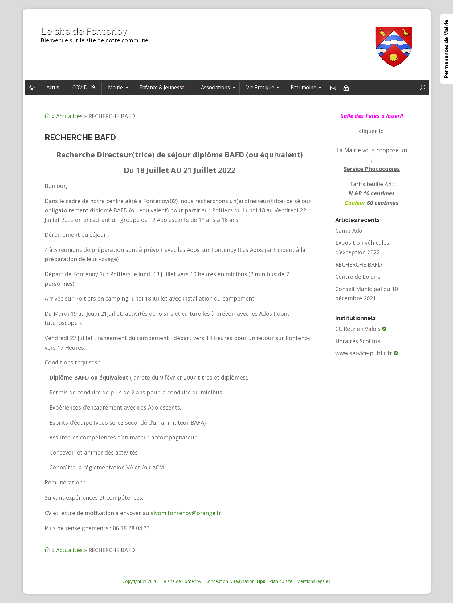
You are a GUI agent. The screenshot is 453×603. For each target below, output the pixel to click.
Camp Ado (348, 230)
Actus (53, 87)
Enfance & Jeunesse (162, 87)
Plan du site (280, 581)
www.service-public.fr (363, 353)
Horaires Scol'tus (357, 341)
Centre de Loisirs (357, 276)
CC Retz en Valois (358, 328)
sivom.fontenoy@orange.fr (186, 513)
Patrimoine (303, 87)
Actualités (69, 116)
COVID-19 (83, 87)
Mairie (115, 87)
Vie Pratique (260, 87)
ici (382, 131)
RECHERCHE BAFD (358, 264)
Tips (260, 581)
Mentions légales (313, 581)
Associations (215, 87)
